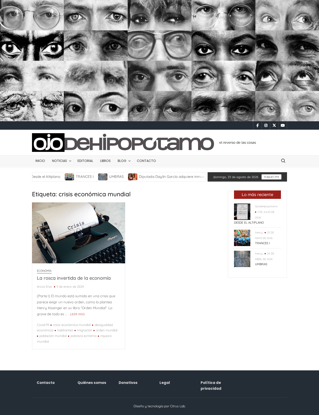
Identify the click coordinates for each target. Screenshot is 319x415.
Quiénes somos (92, 382)
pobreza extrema (83, 336)
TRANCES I (66, 176)
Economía (44, 270)
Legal (165, 382)
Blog (122, 160)
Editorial (85, 160)
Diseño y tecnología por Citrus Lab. (160, 406)
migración (84, 330)
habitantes (65, 330)
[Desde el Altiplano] (242, 211)
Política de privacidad (211, 385)
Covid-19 (43, 325)
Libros (105, 160)
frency (258, 232)
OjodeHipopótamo (266, 206)
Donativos (128, 382)
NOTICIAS (59, 160)
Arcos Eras (44, 286)
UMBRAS (97, 176)
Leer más (77, 314)
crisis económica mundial (72, 325)
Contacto (146, 160)
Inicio (40, 160)
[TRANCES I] (51, 176)
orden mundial (106, 330)
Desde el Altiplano (249, 222)
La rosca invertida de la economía (74, 278)
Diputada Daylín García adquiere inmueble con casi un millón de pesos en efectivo (188, 176)
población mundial (53, 336)
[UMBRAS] (84, 176)
